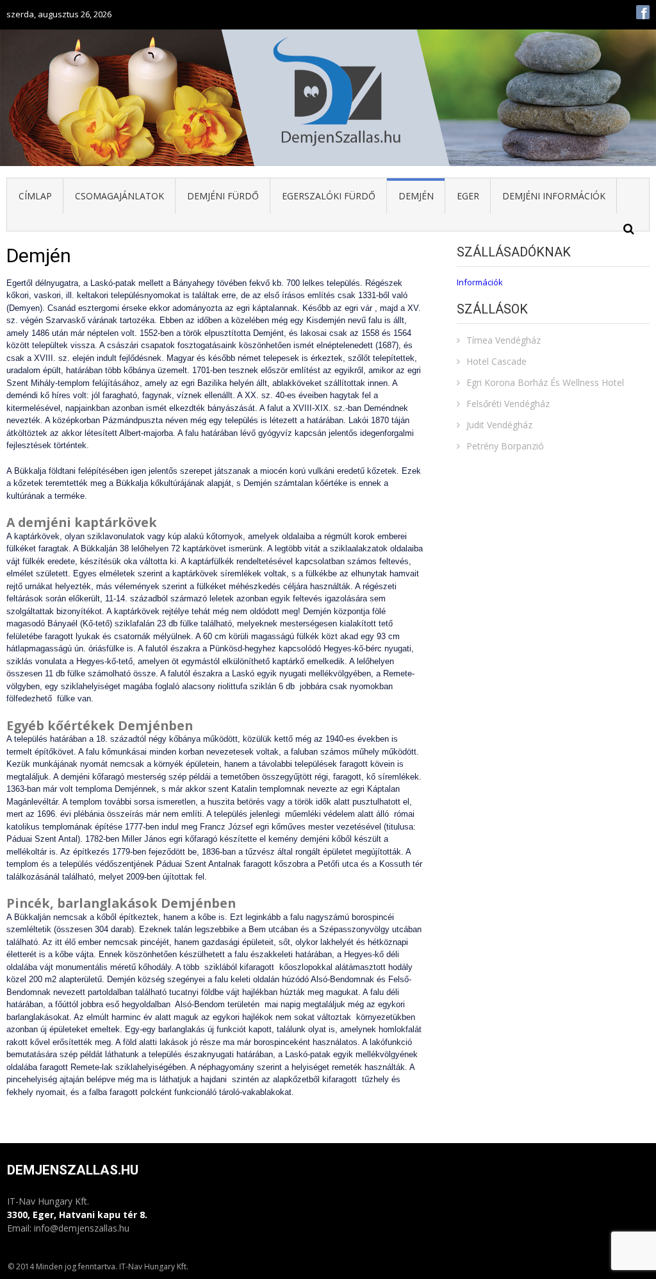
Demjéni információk (553, 196)
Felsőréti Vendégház (508, 403)
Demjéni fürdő (223, 196)
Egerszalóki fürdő (328, 196)
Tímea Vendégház (503, 340)
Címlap (35, 196)
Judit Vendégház (499, 425)
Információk (481, 282)
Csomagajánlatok (119, 196)
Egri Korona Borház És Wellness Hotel (545, 382)
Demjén (416, 196)
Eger (468, 196)
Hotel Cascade (496, 361)
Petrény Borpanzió (505, 446)
